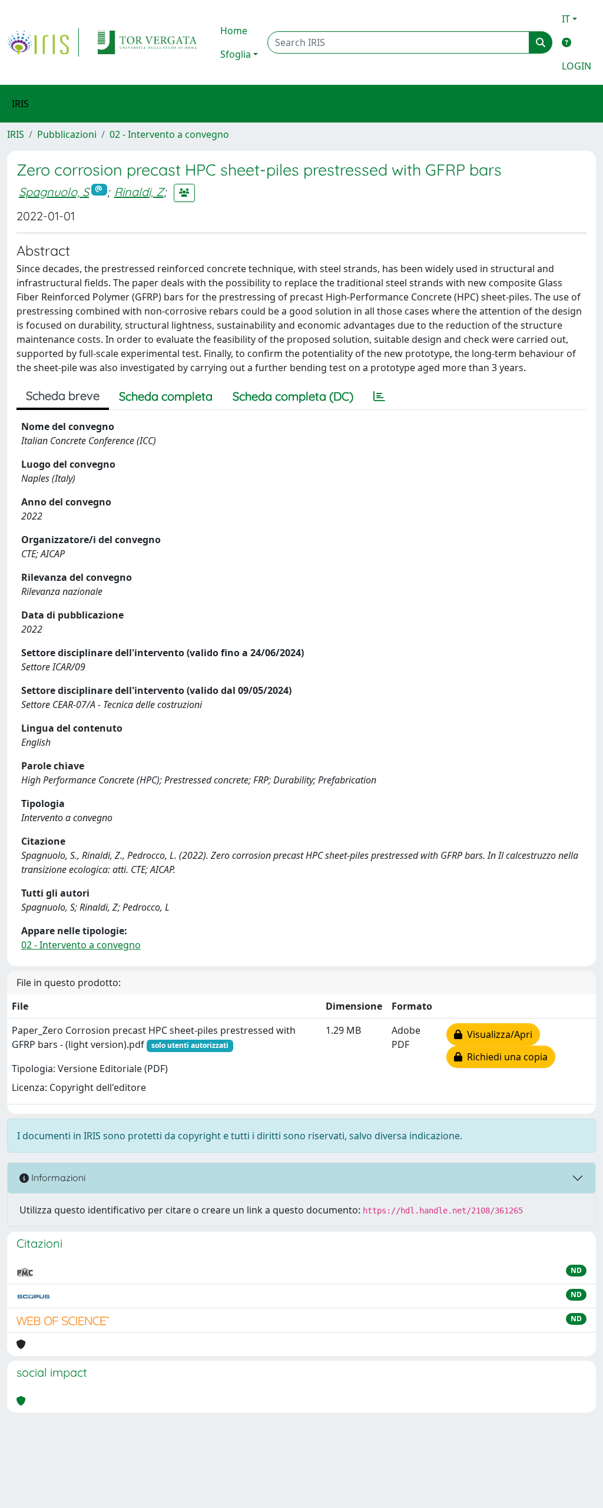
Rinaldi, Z (139, 191)
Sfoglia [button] (235, 54)
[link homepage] (43, 42)
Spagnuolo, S (54, 191)
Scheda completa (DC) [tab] (293, 396)
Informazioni (57, 1177)
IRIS (15, 134)
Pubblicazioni (67, 134)
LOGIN (576, 65)
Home (233, 30)
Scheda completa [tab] (166, 396)
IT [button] (566, 18)
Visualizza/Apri (497, 1034)
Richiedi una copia (505, 1056)
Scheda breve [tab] (63, 395)
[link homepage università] (147, 42)
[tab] (379, 396)
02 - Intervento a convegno (169, 134)
